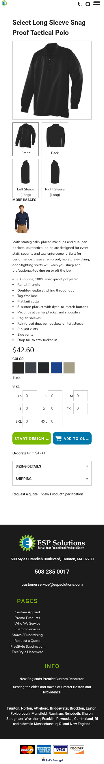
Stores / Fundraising (27, 635)
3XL (19, 421)
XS (20, 396)
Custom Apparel (27, 612)
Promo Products (27, 618)
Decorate (19, 453)
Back (55, 153)
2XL (69, 408)
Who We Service (27, 623)
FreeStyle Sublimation (27, 646)
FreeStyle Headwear (27, 652)
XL (45, 408)
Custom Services (27, 629)
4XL (44, 421)
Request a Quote (27, 640)
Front (25, 153)
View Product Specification (62, 494)
